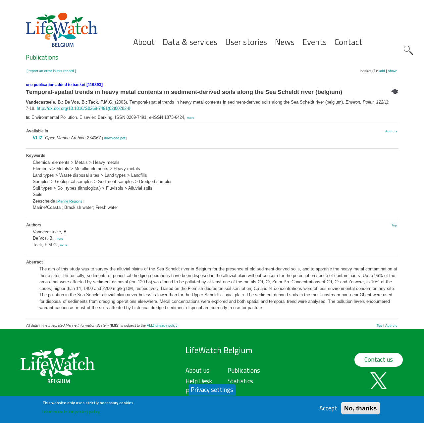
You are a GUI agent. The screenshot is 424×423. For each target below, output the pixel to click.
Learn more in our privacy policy (71, 411)
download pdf (114, 138)
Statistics (240, 381)
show (392, 71)
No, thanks (360, 407)
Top (394, 225)
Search (408, 50)
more (190, 117)
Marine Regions (69, 201)
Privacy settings (212, 389)
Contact (348, 42)
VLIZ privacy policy (162, 325)
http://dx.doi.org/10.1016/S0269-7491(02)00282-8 (83, 108)
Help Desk (199, 381)
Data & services (190, 42)
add (382, 71)
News (284, 42)
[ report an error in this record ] (51, 71)
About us (197, 370)
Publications (42, 57)
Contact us (378, 359)
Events (314, 42)
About (144, 42)
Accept (328, 407)
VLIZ (37, 137)
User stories (246, 42)
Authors (391, 131)
